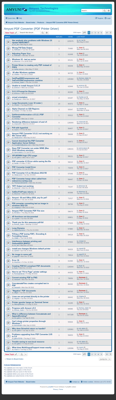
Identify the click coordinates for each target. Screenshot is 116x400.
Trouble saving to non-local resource (28, 342)
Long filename (18, 228)
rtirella (16, 163)
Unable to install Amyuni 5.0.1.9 (26, 86)
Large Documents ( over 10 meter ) (27, 103)
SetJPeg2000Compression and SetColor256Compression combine (27, 79)
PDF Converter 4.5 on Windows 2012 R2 (29, 173)
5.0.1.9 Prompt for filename (24, 91)
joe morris (17, 169)
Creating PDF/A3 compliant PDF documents (31, 266)
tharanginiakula (19, 274)
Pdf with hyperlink (20, 128)
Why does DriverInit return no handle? (29, 329)
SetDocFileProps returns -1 (24, 192)
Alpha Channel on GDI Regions (25, 109)
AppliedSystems (19, 230)
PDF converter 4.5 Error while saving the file (31, 161)
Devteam (82, 277)
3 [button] (95, 32)
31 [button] (107, 32)
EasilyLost (17, 99)
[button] (84, 32)
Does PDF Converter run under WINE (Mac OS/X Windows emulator (30, 149)
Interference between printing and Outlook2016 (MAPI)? (26, 242)
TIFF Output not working (23, 186)
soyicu (16, 130)
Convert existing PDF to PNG (24, 278)
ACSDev (17, 213)
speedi (16, 250)
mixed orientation (19, 97)
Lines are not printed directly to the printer (30, 296)
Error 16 (15, 260)
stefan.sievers (19, 69)
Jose (80, 47)
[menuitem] (19, 18)
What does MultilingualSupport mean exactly (31, 347)
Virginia (16, 298)
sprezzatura (18, 152)
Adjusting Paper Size (21, 54)
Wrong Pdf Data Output (22, 48)
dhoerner (17, 61)
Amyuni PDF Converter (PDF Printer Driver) (31, 28)
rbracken (17, 262)
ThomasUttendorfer (21, 183)
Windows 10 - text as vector (24, 59)
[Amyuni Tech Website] (17, 9)
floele (16, 268)
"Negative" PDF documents (24, 291)
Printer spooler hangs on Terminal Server (30, 302)
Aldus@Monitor (19, 304)
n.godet (16, 218)
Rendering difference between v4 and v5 (29, 122)
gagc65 (16, 256)
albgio (16, 293)
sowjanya (17, 207)
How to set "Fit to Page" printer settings (29, 272)
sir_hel (16, 44)
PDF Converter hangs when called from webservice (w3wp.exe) (29, 180)
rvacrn (16, 349)
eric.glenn (17, 157)
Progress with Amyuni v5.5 (24, 308)
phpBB (50, 387)
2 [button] (92, 32)
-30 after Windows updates (23, 72)
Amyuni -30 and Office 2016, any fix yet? (29, 198)
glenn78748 (18, 338)
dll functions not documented (25, 217)
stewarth (17, 279)
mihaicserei (18, 137)
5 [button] (101, 32)
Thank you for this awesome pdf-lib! (28, 222)
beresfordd (18, 325)
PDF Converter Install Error (24, 167)
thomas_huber (19, 82)
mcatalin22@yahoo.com (22, 145)
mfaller (16, 238)
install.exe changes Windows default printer (31, 249)
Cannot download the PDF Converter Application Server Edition (28, 142)
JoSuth (81, 241)
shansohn (17, 124)
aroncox (17, 87)
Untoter (16, 74)
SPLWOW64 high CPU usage (24, 156)
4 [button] (98, 32)
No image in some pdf (21, 254)
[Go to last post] (85, 40)
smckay (17, 118)
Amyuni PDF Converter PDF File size (28, 211)
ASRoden (17, 50)
